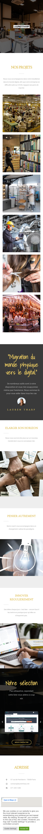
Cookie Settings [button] (10, 828)
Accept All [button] (24, 828)
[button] (2, 722)
